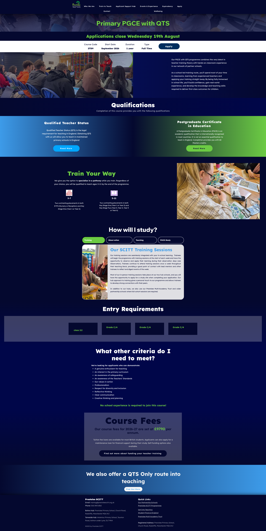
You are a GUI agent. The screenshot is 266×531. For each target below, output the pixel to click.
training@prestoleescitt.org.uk (102, 502)
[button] (149, 6)
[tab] (93, 240)
